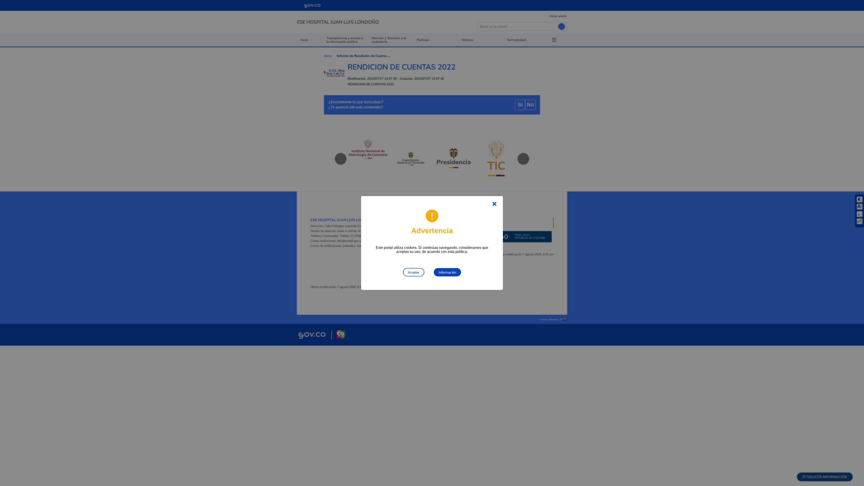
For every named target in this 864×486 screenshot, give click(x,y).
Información (447, 272)
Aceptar (413, 272)
